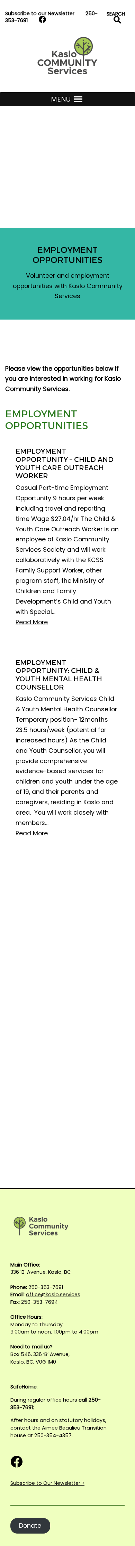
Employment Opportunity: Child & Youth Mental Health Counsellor (59, 675)
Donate (30, 1525)
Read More (32, 622)
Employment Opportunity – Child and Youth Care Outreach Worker (65, 463)
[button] (61, 99)
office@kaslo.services (53, 1294)
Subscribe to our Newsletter (39, 13)
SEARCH (117, 14)
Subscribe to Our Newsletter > (47, 1483)
